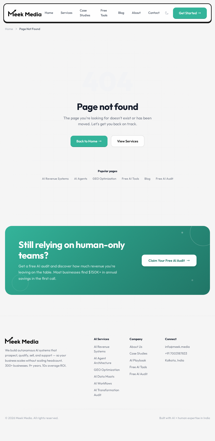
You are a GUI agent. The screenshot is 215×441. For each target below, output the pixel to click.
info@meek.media (177, 347)
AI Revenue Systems (55, 179)
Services (66, 13)
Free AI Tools (130, 179)
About (136, 13)
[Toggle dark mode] (166, 13)
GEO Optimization (104, 179)
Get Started (188, 13)
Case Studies (85, 12)
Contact (154, 13)
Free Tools (104, 12)
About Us (136, 347)
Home (49, 13)
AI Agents (80, 179)
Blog (121, 13)
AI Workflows (103, 383)
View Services (127, 141)
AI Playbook (138, 360)
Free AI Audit (164, 179)
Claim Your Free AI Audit (166, 260)
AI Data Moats (104, 376)
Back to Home (86, 141)
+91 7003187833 (176, 353)
